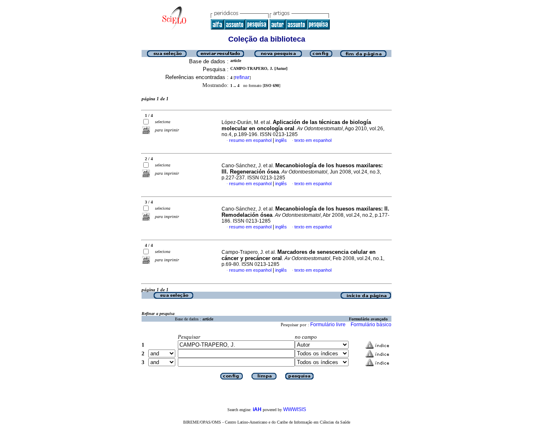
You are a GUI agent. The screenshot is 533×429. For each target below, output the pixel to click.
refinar (242, 77)
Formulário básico (371, 324)
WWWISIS (294, 409)
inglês (281, 140)
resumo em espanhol (250, 140)
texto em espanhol (312, 140)
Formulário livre (328, 324)
